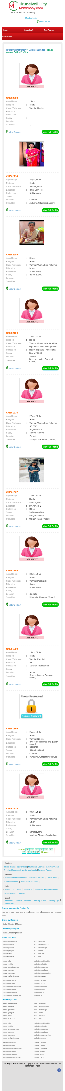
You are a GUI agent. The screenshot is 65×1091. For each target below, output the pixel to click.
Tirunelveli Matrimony (16, 50)
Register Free (21, 867)
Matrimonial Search (36, 867)
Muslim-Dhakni (40, 981)
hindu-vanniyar (9, 973)
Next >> (45, 852)
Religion (5, 912)
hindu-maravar (9, 956)
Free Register (49, 30)
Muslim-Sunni (39, 989)
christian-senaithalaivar (12, 987)
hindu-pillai (7, 961)
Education (46, 912)
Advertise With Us (36, 878)
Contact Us (9, 889)
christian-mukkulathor (42, 973)
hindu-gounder (8, 947)
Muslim (19, 924)
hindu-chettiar (8, 945)
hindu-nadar (38, 950)
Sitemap (21, 893)
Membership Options (29, 882)
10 (38, 852)
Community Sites (11, 882)
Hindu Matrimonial (52, 867)
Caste (12, 912)
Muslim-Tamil (39, 992)
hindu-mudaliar (40, 942)
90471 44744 (45, 22)
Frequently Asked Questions (46, 889)
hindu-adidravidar (10, 942)
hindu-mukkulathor (41, 945)
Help (19, 889)
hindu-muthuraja (40, 947)
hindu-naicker (39, 953)
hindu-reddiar (8, 964)
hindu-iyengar (8, 950)
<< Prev (21, 849)
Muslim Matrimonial (29, 870)
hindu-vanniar (8, 970)
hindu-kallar (7, 953)
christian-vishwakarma (12, 995)
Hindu (4, 924)
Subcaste (19, 912)
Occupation (56, 912)
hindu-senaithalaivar (11, 967)
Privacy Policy (40, 901)
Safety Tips (9, 904)
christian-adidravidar (42, 961)
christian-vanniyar (10, 992)
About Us (9, 901)
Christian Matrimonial (12, 870)
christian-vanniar (9, 989)
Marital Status (35, 912)
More (4, 915)
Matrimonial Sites (37, 50)
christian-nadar (40, 976)
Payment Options (45, 870)
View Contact (14, 132)
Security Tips (53, 901)
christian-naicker (9, 981)
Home (5, 30)
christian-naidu (9, 984)
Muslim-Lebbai (39, 984)
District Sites (7, 36)
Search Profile (29, 30)
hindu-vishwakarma (11, 976)
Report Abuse (10, 893)
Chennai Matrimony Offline (15, 878)
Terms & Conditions (23, 901)
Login (12, 867)
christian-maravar (41, 967)
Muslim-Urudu (39, 995)
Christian (11, 924)
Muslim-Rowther (40, 987)
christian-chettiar (40, 964)
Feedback (28, 889)
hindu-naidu (38, 956)
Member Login (31, 18)
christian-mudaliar (41, 970)
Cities (26, 912)
